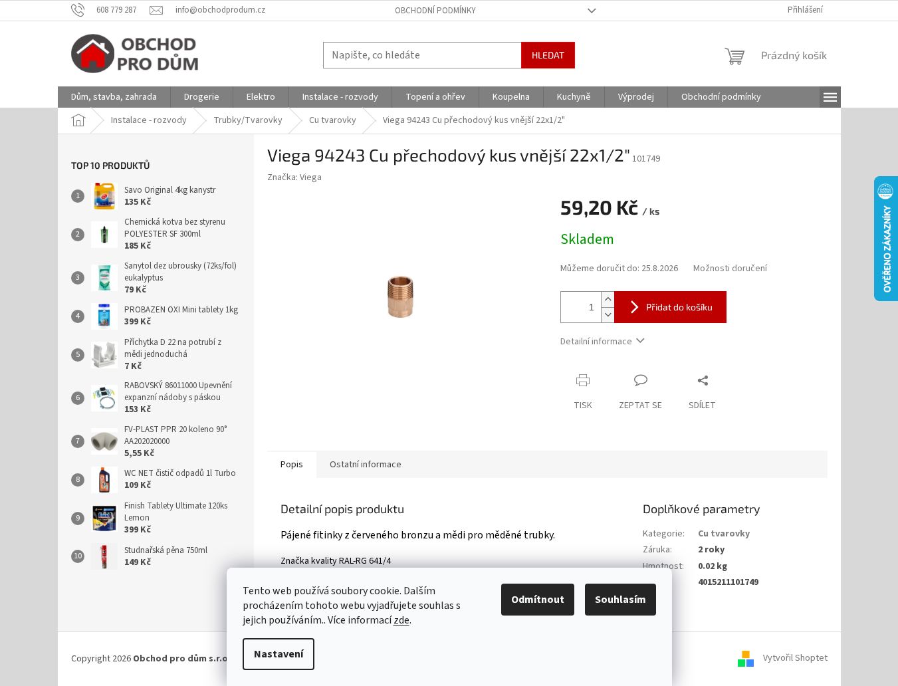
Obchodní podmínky (435, 11)
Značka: (294, 177)
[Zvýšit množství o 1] (607, 299)
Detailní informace (596, 341)
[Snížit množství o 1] (607, 314)
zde (401, 620)
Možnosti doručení (730, 269)
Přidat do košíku (679, 306)
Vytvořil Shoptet (795, 658)
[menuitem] (114, 97)
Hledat (548, 54)
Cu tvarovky (724, 533)
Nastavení (278, 654)
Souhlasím (620, 599)
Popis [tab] (292, 464)
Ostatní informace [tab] (365, 464)
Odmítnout (537, 599)
